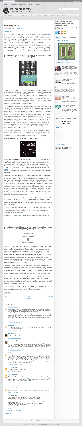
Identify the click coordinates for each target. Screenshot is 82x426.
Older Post (50, 296)
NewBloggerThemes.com (54, 424)
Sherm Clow (11, 340)
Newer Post (6, 296)
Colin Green (11, 325)
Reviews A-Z (10, 16)
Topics (64, 37)
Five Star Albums (61, 16)
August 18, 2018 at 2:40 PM (14, 371)
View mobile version (28, 298)
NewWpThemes (31, 424)
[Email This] (4, 293)
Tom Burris (11, 333)
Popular (58, 37)
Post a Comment (8, 413)
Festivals (53, 16)
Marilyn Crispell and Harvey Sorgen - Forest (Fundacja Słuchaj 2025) (68, 107)
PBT (47, 424)
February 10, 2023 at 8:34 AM (15, 410)
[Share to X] (7, 293)
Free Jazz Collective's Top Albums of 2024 (68, 95)
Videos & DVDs (24, 16)
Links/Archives (72, 37)
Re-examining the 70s (11, 25)
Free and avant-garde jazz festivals (63, 87)
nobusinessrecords (13, 307)
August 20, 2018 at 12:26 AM (15, 385)
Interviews (46, 16)
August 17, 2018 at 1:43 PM (14, 338)
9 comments (19, 28)
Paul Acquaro (8, 31)
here (28, 378)
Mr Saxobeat (11, 387)
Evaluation (30, 4)
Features (31, 16)
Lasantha (44, 424)
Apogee (6, 169)
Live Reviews (38, 16)
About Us (6, 4)
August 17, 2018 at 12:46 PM (15, 322)
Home (5, 16)
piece (19, 215)
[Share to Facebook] (9, 293)
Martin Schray (11, 352)
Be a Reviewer (22, 4)
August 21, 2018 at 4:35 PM (14, 392)
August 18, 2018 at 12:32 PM (15, 364)
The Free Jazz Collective (20, 9)
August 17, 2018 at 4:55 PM (14, 350)
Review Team (14, 4)
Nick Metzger (11, 367)
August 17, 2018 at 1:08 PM (14, 330)
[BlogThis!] (6, 293)
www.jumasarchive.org (10, 117)
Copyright (38, 4)
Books (17, 16)
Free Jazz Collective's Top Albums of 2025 (68, 80)
